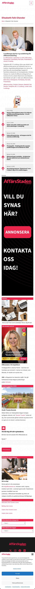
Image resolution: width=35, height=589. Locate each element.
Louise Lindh (28, 86)
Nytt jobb (20, 59)
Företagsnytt (7, 59)
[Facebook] (20, 550)
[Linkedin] (24, 550)
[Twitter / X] (10, 550)
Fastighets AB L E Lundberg (16, 86)
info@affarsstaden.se (9, 486)
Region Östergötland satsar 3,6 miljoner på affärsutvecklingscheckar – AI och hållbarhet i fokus (19, 114)
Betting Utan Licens (7, 506)
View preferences (17, 583)
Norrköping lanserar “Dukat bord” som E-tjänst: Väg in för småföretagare (19, 169)
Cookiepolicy (8, 586)
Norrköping (14, 59)
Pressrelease (27, 59)
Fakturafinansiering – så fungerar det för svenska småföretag (19, 136)
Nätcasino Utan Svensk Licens (10, 502)
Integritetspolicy (16, 586)
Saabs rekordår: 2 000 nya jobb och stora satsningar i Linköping (18, 125)
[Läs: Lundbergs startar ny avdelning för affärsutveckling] (17, 39)
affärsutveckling (7, 84)
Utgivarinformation (25, 586)
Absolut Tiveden (20, 415)
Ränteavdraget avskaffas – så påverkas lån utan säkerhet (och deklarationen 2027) (18, 158)
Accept (17, 573)
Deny (17, 578)
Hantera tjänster (17, 568)
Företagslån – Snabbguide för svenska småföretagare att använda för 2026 (18, 146)
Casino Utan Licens (7, 513)
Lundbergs (6, 88)
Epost (4, 439)
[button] (32, 554)
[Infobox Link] (17, 312)
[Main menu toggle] (31, 3)
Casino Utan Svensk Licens (9, 509)
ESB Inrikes (28, 57)
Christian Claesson (18, 84)
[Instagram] (15, 550)
